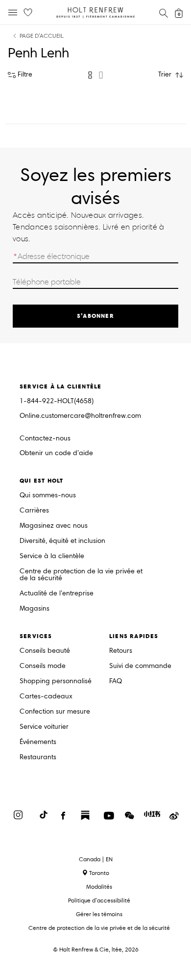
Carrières (34, 510)
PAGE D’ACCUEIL (42, 36)
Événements (38, 742)
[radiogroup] (95, 75)
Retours (120, 651)
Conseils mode (43, 666)
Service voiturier (44, 727)
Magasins (34, 609)
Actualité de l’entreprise (57, 593)
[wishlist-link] (28, 12)
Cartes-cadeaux (46, 696)
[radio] (90, 75)
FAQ (115, 681)
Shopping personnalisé (56, 681)
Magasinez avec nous (54, 526)
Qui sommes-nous (48, 495)
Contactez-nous (45, 438)
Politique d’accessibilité (99, 900)
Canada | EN (96, 859)
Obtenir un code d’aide (56, 453)
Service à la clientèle (52, 556)
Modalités (99, 886)
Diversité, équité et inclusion (62, 541)
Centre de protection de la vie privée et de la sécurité (81, 575)
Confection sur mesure (55, 712)
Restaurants (38, 757)
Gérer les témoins (99, 914)
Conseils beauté (45, 651)
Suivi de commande (140, 666)
